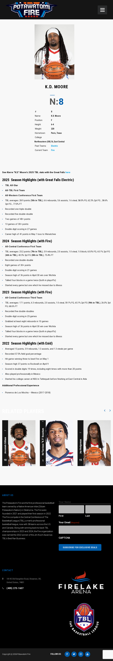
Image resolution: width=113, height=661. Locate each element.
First (61, 516)
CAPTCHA (64, 537)
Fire (53, 150)
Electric (54, 146)
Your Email (69, 522)
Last (87, 516)
